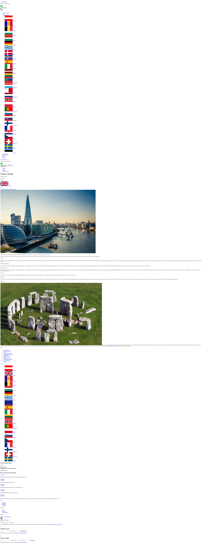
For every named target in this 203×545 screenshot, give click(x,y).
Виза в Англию (5, 154)
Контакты (4, 156)
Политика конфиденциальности (56, 524)
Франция (4, 502)
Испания (4, 503)
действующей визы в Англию (112, 345)
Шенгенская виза (6, 15)
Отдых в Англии (6, 171)
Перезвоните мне (3, 7)
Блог (3, 157)
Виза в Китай (5, 153)
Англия (4, 170)
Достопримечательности (4, 189)
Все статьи (2, 495)
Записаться (33, 540)
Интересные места (13, 189)
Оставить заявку (3, 470)
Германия (4, 505)
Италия (4, 504)
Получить (2, 465)
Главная (4, 168)
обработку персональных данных (21, 542)
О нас (4, 155)
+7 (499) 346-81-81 (3, 1)
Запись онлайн (9, 165)
